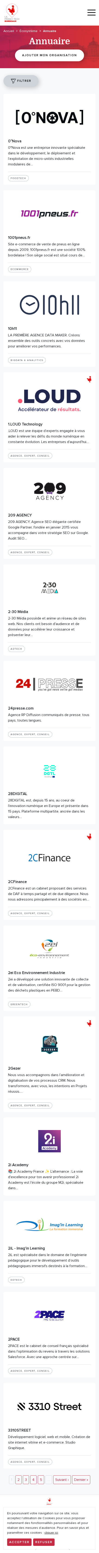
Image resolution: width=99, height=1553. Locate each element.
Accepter (19, 1542)
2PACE (14, 1339)
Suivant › (62, 1479)
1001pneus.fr (19, 237)
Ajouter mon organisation (49, 55)
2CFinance (17, 881)
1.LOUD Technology (25, 424)
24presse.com (21, 708)
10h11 (12, 328)
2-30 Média (18, 611)
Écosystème (29, 31)
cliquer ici (51, 1533)
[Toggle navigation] (91, 13)
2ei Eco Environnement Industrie (36, 972)
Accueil (8, 31)
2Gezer (14, 1068)
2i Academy (18, 1165)
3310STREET (19, 1430)
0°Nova (14, 141)
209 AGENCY (20, 515)
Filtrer (23, 81)
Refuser (43, 1542)
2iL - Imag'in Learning (26, 1248)
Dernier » (81, 1479)
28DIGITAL (17, 793)
